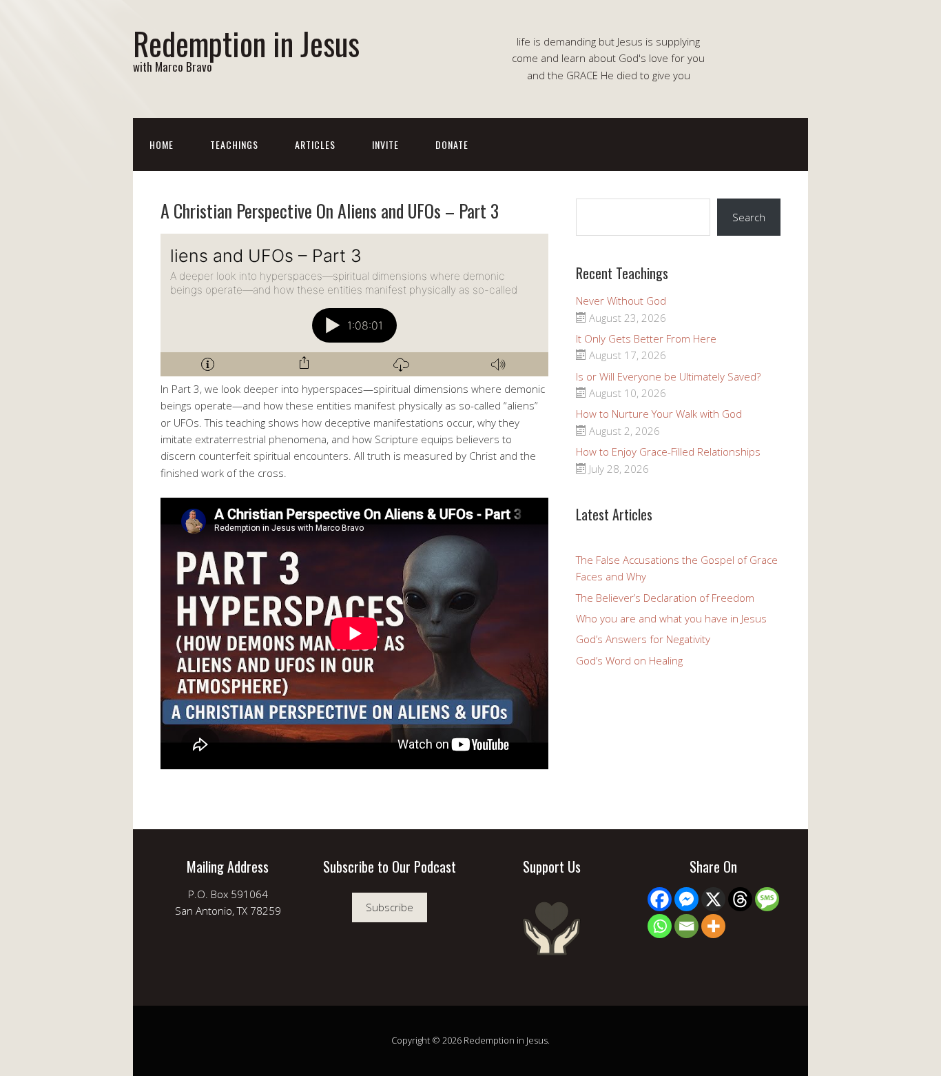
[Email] (686, 926)
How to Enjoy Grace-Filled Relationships (668, 451)
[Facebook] (660, 899)
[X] (713, 899)
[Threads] (740, 899)
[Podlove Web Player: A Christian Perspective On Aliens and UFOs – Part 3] (354, 305)
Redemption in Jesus (246, 43)
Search (748, 217)
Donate (451, 144)
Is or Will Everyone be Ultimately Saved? (668, 376)
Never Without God (621, 300)
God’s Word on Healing (629, 660)
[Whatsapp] (660, 926)
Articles (315, 144)
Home (161, 144)
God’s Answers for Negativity (643, 639)
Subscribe (389, 907)
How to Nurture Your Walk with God (659, 413)
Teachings (234, 144)
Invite (385, 144)
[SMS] (767, 899)
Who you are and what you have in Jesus (671, 618)
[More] (713, 926)
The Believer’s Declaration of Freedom (665, 598)
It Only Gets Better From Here (646, 338)
